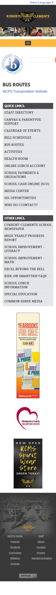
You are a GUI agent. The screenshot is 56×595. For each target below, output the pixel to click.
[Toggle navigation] (28, 43)
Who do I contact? (20, 205)
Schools (15, 563)
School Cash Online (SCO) (26, 184)
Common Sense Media (23, 301)
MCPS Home (15, 536)
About (41, 541)
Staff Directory (18, 112)
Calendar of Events (22, 130)
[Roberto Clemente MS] (28, 17)
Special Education (20, 294)
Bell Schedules (17, 137)
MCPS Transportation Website (25, 91)
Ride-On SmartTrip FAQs (25, 276)
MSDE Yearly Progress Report (24, 238)
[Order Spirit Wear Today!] (28, 463)
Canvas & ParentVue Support (22, 121)
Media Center (16, 191)
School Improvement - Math (24, 260)
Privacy (41, 552)
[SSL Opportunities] (28, 418)
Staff (41, 536)
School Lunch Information (16, 285)
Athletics (15, 558)
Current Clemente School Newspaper (28, 227)
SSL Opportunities (20, 198)
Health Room (16, 159)
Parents (15, 541)
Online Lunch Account (24, 166)
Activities (13, 152)
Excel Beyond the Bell (24, 269)
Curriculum (15, 552)
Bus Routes (14, 145)
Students (15, 547)
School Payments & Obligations (21, 175)
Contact (40, 547)
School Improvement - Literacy (24, 249)
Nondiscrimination (42, 558)
